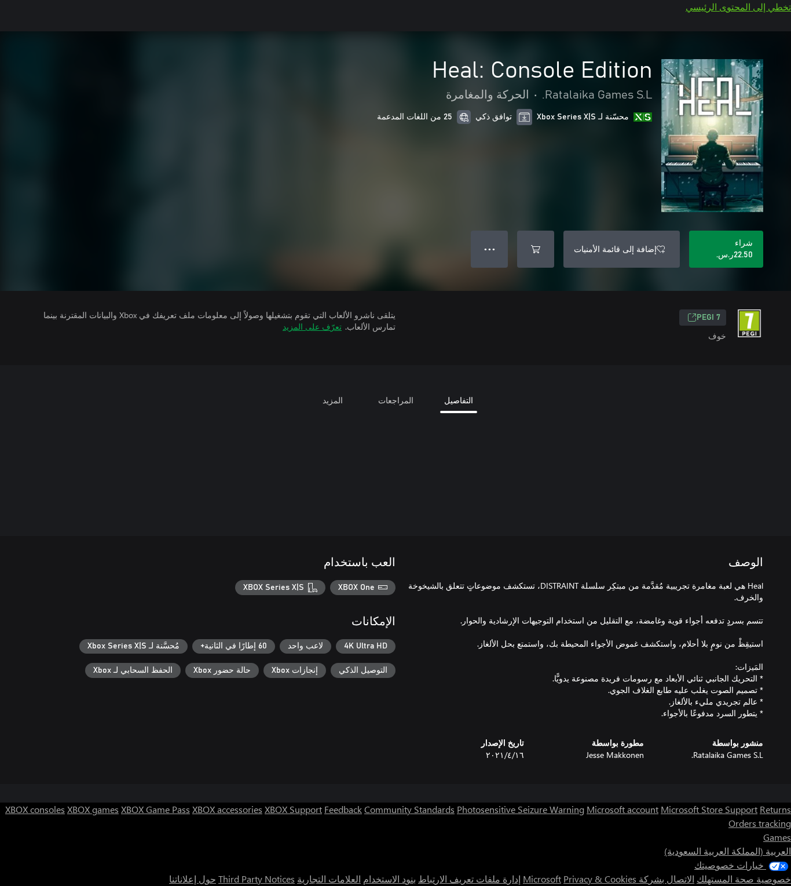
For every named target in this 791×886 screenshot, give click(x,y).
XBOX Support (293, 809)
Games (777, 837)
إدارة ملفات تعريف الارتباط (469, 879)
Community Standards (409, 809)
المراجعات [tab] (395, 400)
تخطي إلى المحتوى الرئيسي (738, 7)
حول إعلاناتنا (192, 879)
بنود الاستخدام (389, 879)
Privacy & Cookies (599, 879)
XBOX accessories (227, 809)
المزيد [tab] (333, 400)
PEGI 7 (708, 317)
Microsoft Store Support (709, 809)
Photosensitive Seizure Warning (520, 809)
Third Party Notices (256, 879)
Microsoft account (622, 809)
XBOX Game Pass (155, 809)
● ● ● (489, 249)
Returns (775, 809)
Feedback (343, 809)
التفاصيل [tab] (458, 400)
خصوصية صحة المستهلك (744, 879)
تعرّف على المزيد (312, 326)
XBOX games (93, 809)
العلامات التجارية (329, 879)
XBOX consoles (35, 809)
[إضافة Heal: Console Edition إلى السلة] (535, 249)
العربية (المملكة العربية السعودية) (727, 851)
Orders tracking (759, 823)
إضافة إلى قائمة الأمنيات (615, 248)
